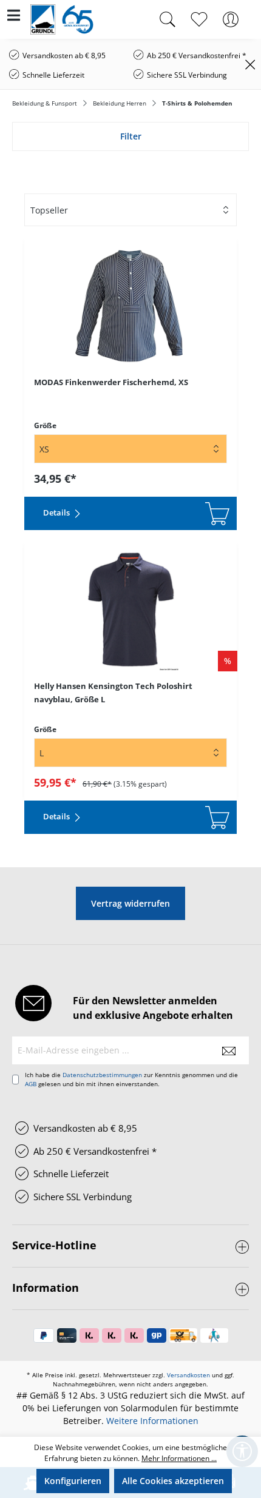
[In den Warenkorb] (164, 513)
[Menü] (13, 17)
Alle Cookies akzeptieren (173, 1480)
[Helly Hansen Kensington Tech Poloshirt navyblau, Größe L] (130, 609)
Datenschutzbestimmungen (102, 1074)
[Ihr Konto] (230, 19)
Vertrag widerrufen (130, 903)
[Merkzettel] (199, 19)
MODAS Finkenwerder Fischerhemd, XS (111, 382)
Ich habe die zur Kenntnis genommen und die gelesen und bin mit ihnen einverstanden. (131, 1079)
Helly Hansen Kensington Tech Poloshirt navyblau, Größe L (113, 692)
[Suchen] (167, 19)
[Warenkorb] (253, 13)
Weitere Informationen (152, 1420)
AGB (30, 1084)
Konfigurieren (72, 1480)
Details (57, 512)
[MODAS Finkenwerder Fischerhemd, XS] (130, 305)
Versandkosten (188, 1375)
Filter (130, 136)
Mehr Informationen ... (179, 1458)
